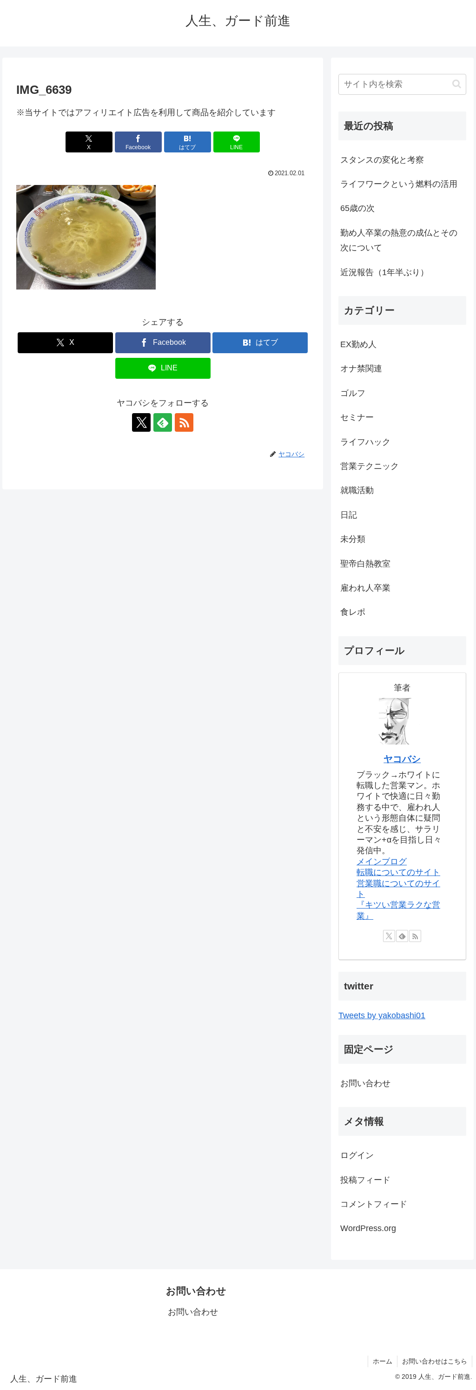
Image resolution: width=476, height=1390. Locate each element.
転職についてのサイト (398, 872)
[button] (457, 84)
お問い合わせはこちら (434, 1361)
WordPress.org (368, 1228)
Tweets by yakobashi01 (381, 1015)
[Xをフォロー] (141, 422)
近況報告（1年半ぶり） (384, 272)
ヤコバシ (402, 759)
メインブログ (382, 861)
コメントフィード (373, 1204)
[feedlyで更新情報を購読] (162, 422)
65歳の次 (357, 208)
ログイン (357, 1155)
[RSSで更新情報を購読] (184, 422)
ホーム (382, 1361)
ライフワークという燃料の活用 (398, 184)
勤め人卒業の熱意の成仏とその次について (398, 240)
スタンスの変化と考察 (382, 160)
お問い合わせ (365, 1083)
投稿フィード (365, 1180)
